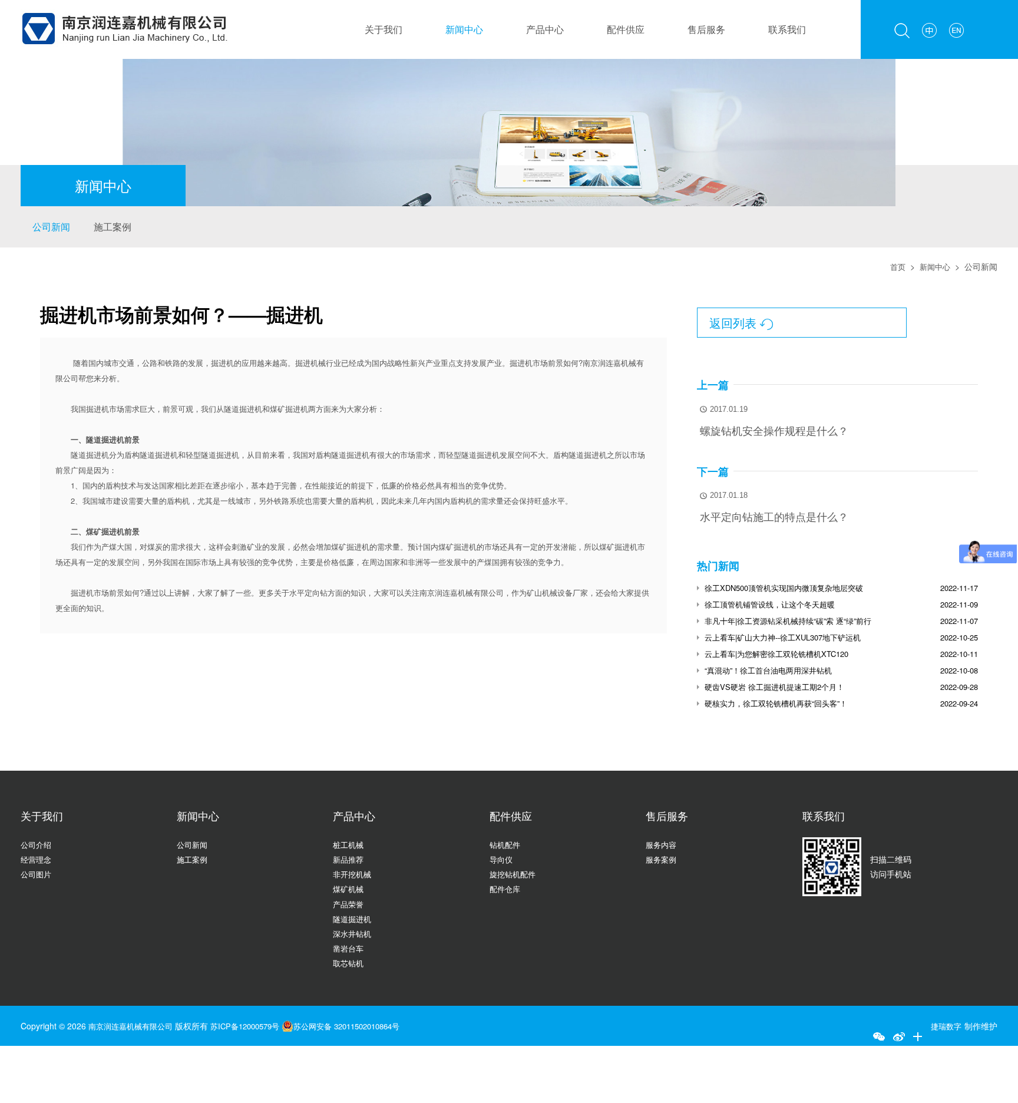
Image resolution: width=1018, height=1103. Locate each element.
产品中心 (545, 29)
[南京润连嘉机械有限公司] (125, 7)
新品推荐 (349, 859)
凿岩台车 (349, 948)
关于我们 (383, 29)
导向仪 (502, 859)
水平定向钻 (308, 592)
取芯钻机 (349, 963)
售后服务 (706, 29)
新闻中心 (464, 29)
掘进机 (222, 362)
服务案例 (662, 859)
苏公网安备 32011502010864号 (366, 1026)
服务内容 (662, 844)
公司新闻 (51, 226)
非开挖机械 (353, 874)
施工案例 (112, 226)
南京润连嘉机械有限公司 (133, 1026)
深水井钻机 (353, 933)
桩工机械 (349, 844)
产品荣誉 (349, 904)
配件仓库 (506, 888)
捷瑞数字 (944, 1026)
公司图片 (37, 874)
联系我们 (787, 29)
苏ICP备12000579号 (256, 1026)
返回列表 (741, 322)
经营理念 (37, 859)
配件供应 (625, 29)
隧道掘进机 (353, 918)
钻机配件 (506, 844)
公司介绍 (37, 844)
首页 (895, 266)
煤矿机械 (349, 888)
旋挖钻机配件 (514, 874)
